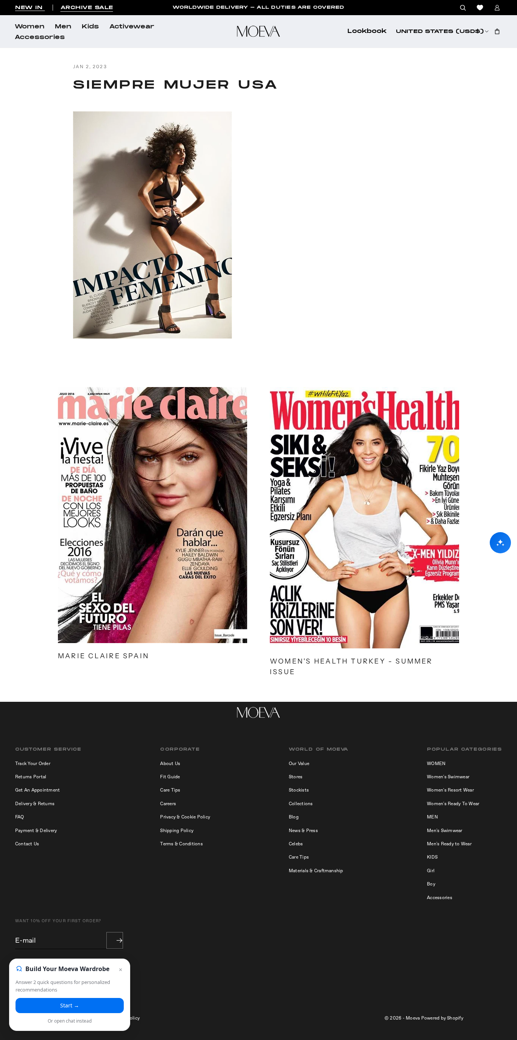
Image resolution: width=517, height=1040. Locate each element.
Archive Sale (87, 8)
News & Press (303, 830)
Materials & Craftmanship (316, 870)
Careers (168, 803)
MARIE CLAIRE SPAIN (103, 656)
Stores (295, 776)
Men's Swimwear (444, 830)
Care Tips (170, 790)
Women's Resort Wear (450, 790)
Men (63, 27)
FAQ (19, 817)
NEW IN (30, 8)
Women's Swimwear (448, 776)
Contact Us (27, 843)
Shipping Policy (176, 830)
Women (29, 27)
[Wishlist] (480, 8)
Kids (90, 27)
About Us (170, 763)
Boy (431, 884)
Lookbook (367, 31)
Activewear (131, 27)
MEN (432, 817)
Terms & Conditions (181, 843)
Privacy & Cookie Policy (185, 817)
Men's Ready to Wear (449, 843)
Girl (430, 870)
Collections (301, 803)
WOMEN (436, 763)
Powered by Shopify (442, 1018)
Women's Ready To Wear (453, 803)
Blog (294, 817)
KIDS (432, 857)
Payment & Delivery (36, 830)
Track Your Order (32, 763)
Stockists (299, 790)
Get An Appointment (37, 790)
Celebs (296, 843)
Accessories (40, 37)
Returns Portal (30, 776)
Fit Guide (170, 776)
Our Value (299, 763)
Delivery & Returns (35, 803)
